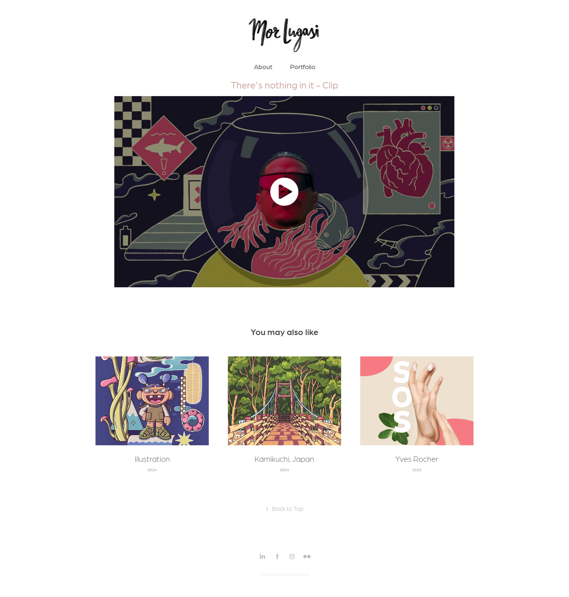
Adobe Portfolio (296, 574)
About (263, 66)
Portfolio (302, 66)
